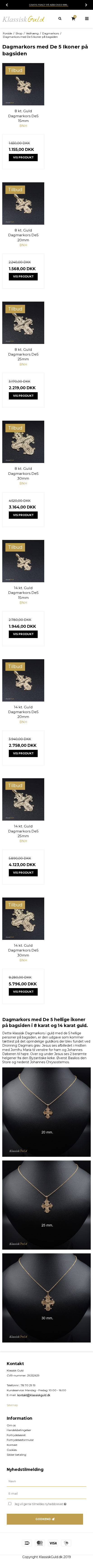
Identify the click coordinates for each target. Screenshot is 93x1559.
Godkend (43, 1519)
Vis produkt (23, 157)
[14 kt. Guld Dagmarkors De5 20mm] (23, 680)
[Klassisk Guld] (23, 19)
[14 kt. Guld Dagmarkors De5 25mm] (23, 799)
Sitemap (12, 1405)
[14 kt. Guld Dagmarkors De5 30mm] (23, 919)
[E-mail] (46, 1494)
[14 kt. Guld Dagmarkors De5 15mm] (23, 561)
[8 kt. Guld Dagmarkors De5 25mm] (23, 323)
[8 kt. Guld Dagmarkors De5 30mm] (23, 442)
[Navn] (46, 1481)
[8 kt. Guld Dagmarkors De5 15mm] (23, 84)
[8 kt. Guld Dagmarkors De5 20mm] (23, 203)
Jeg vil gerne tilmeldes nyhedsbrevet (44, 1503)
